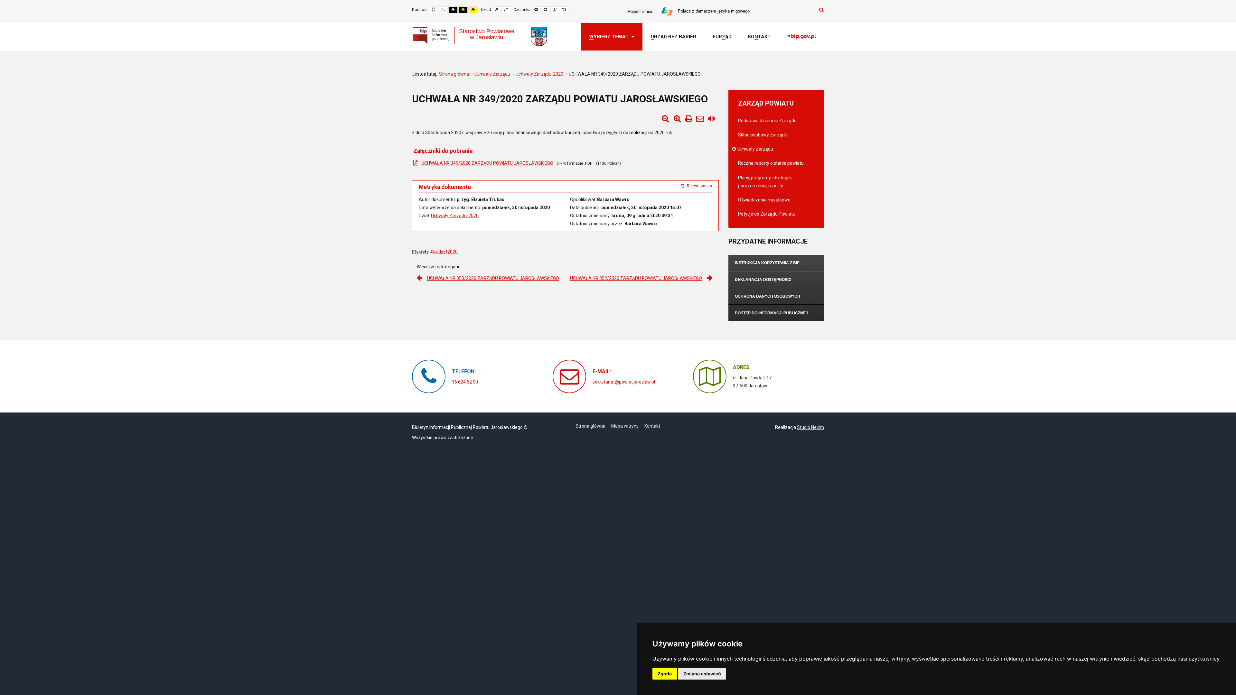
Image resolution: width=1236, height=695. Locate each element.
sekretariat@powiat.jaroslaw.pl (624, 382)
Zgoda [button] (665, 673)
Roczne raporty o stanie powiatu (771, 163)
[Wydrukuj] (688, 119)
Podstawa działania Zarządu (767, 120)
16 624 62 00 (465, 382)
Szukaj (821, 9)
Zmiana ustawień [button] (702, 673)
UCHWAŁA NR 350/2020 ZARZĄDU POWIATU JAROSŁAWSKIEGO (493, 278)
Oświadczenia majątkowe (764, 199)
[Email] (700, 119)
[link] (801, 37)
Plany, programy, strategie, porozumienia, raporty (765, 181)
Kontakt (652, 426)
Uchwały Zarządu (755, 149)
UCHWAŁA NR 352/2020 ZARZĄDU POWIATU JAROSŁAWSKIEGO (636, 278)
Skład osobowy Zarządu (762, 134)
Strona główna (590, 426)
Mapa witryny (625, 426)
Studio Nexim (810, 427)
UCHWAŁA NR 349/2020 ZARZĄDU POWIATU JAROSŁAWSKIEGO (487, 163)
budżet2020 (445, 252)
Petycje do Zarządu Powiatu (766, 214)
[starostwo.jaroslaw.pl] (539, 36)
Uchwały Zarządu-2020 (455, 215)
